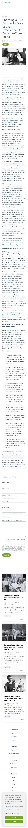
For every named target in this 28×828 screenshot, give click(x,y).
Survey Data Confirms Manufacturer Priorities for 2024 (13, 598)
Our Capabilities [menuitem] (14, 763)
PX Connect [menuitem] (14, 736)
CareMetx (7, 41)
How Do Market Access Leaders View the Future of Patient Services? (13, 698)
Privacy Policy (7, 548)
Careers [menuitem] (14, 791)
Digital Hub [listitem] (7, 616)
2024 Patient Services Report (15, 98)
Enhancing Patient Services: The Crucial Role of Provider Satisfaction (14, 647)
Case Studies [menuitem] (14, 767)
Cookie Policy (10, 803)
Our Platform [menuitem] (14, 757)
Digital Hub (5, 44)
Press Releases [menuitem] (14, 780)
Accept (14, 817)
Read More (21, 619)
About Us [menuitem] (14, 777)
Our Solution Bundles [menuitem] (14, 753)
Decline (14, 821)
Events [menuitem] (14, 787)
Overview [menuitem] (14, 733)
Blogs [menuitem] (14, 784)
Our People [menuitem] (14, 760)
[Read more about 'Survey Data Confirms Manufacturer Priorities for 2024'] (14, 583)
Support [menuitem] (14, 740)
